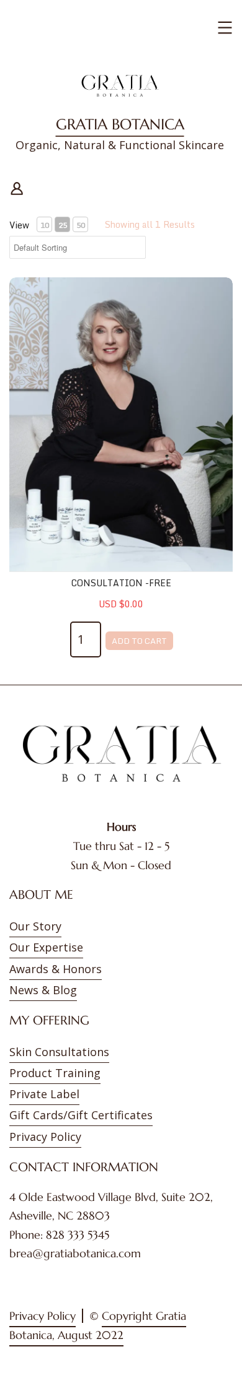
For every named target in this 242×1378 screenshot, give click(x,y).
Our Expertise (46, 947)
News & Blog (43, 989)
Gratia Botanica (120, 124)
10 (44, 225)
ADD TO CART (139, 641)
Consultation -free (121, 583)
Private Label (44, 1093)
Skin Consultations (59, 1051)
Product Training (55, 1072)
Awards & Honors (55, 968)
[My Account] (16, 186)
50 (80, 225)
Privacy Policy (45, 1136)
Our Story (35, 926)
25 (62, 225)
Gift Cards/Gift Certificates (81, 1114)
